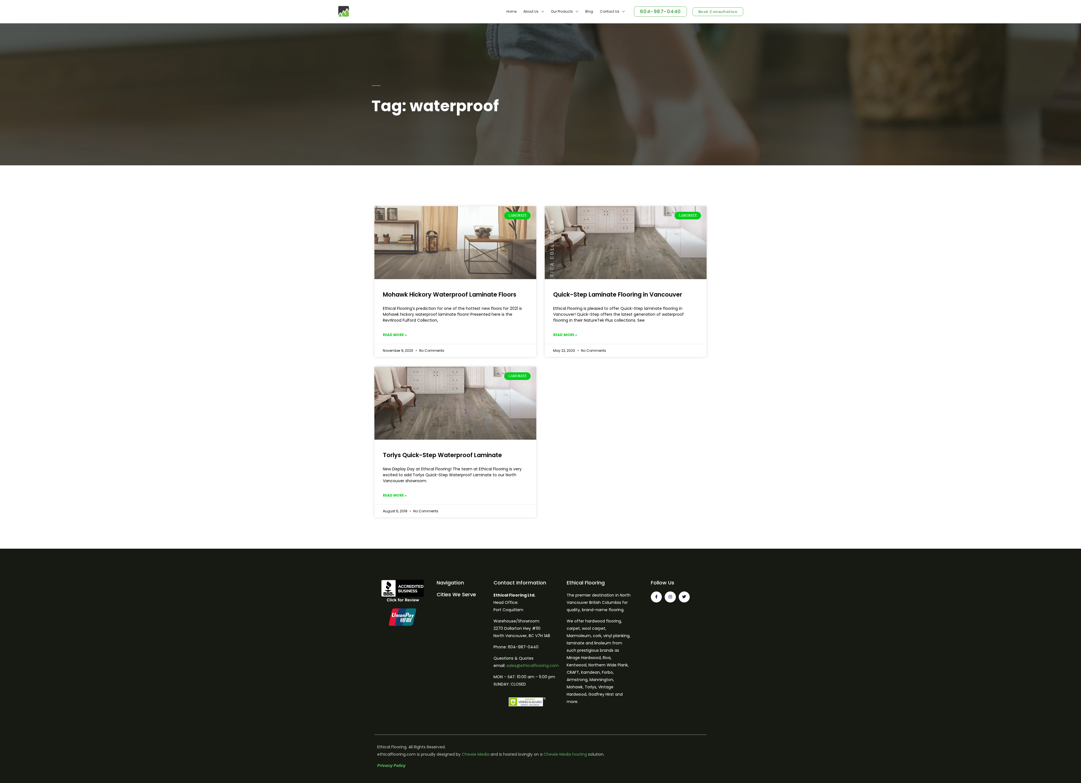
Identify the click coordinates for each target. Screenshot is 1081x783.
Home (511, 11)
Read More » (395, 334)
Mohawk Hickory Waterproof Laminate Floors (449, 294)
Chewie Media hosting (565, 754)
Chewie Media (475, 754)
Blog (589, 11)
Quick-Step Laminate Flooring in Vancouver (617, 294)
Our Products (562, 11)
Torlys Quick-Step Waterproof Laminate (442, 455)
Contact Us (609, 11)
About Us (531, 11)
